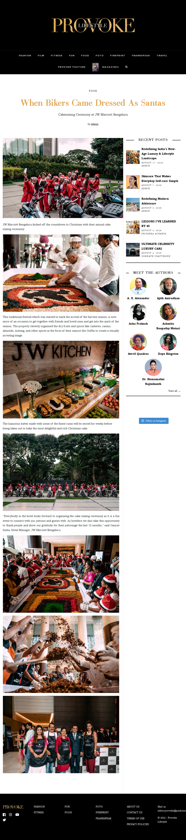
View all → (174, 390)
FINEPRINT (117, 55)
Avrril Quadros (138, 353)
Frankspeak (141, 55)
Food (85, 55)
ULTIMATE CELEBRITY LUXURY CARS (157, 246)
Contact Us (134, 812)
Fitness (56, 55)
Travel (162, 55)
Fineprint (102, 812)
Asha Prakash (138, 323)
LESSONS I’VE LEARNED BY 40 (158, 224)
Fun (72, 55)
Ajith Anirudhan (168, 298)
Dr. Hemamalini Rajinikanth (153, 381)
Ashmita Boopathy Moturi (168, 326)
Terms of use (135, 818)
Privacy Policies (138, 824)
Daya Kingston (168, 353)
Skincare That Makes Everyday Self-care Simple (159, 178)
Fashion (25, 55)
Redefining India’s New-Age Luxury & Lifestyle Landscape (158, 153)
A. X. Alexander (138, 298)
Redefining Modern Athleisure (155, 201)
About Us (133, 806)
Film (41, 55)
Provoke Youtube (72, 67)
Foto (100, 55)
